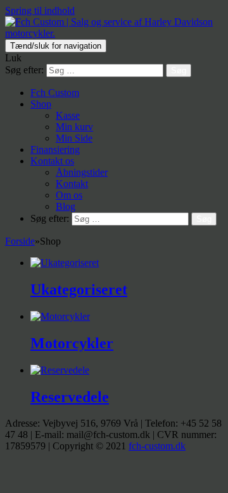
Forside (20, 241)
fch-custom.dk (157, 446)
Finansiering (55, 149)
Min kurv (74, 126)
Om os (69, 195)
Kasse (68, 115)
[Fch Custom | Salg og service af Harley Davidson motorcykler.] (114, 33)
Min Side (74, 138)
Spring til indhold (40, 10)
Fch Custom (54, 92)
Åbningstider (82, 172)
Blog (65, 206)
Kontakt (72, 183)
